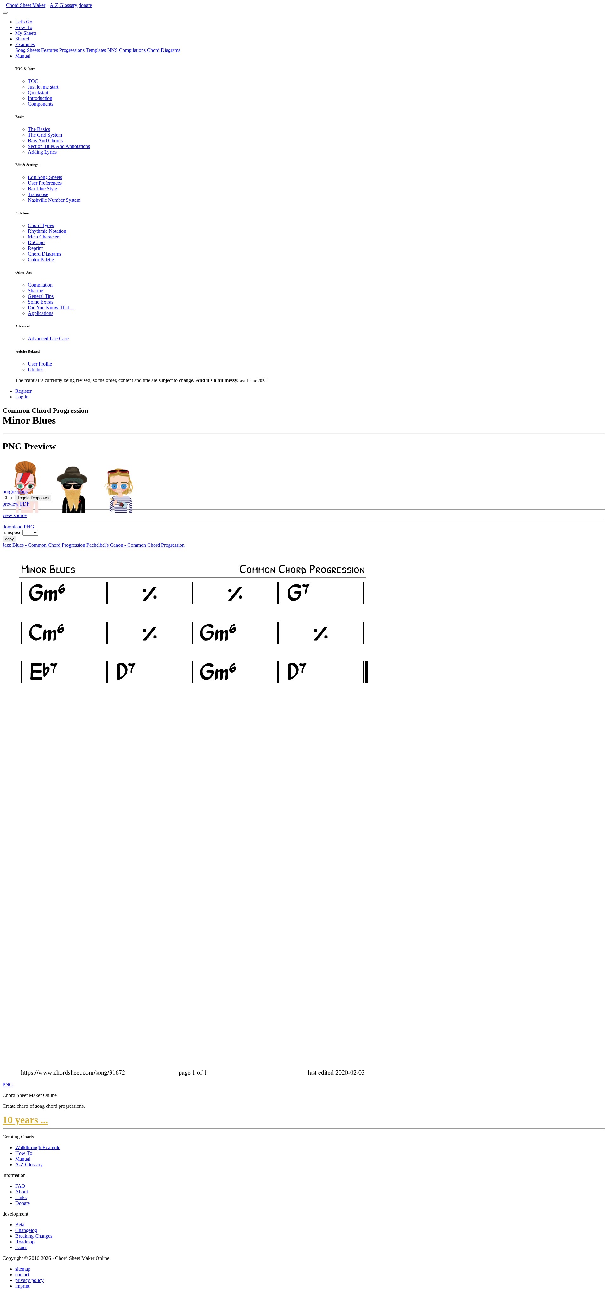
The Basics (39, 129)
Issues (21, 1247)
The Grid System (45, 135)
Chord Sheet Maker (25, 5)
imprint (22, 1286)
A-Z (63, 5)
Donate (22, 1203)
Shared (22, 38)
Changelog (26, 1230)
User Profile (40, 364)
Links (21, 1197)
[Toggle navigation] (5, 13)
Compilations (132, 50)
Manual (22, 56)
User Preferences (45, 183)
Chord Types (41, 225)
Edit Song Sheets (45, 177)
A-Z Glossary (29, 1164)
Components (40, 104)
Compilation (40, 284)
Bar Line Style (42, 188)
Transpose (38, 194)
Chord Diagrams (163, 50)
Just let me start (43, 86)
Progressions (72, 50)
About (21, 1191)
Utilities (35, 369)
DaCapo (36, 242)
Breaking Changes (33, 1236)
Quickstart (38, 92)
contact (22, 1274)
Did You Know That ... (51, 307)
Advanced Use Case (48, 338)
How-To (23, 27)
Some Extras (40, 302)
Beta (19, 1224)
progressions (15, 491)
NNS (112, 50)
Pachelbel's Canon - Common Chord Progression (135, 545)
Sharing (35, 290)
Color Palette (41, 259)
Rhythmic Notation (47, 231)
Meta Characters (44, 236)
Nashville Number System (54, 200)
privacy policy (29, 1280)
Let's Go (23, 21)
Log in (21, 396)
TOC (33, 81)
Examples (25, 44)
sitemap (22, 1269)
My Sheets (25, 33)
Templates (96, 50)
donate (85, 5)
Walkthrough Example (37, 1147)
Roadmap (25, 1241)
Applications (40, 313)
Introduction (40, 98)
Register (23, 391)
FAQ (20, 1186)
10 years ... (25, 1119)
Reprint (35, 248)
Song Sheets (27, 50)
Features (49, 50)
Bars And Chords (45, 140)
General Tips (41, 296)
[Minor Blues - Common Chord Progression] (191, 1078)
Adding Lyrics (42, 152)
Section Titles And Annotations (59, 146)
